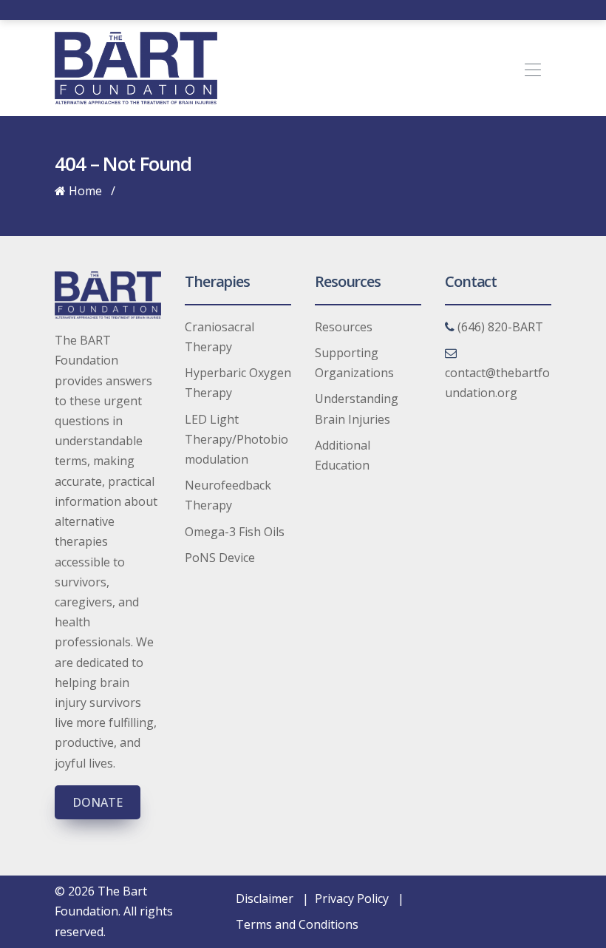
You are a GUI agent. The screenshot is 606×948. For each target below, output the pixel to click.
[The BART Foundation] (136, 66)
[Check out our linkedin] (314, 9)
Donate (97, 802)
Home (84, 191)
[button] (538, 68)
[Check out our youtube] (331, 9)
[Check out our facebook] (282, 9)
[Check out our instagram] (347, 9)
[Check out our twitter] (298, 9)
